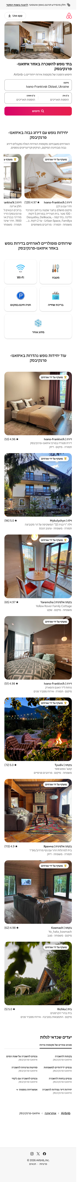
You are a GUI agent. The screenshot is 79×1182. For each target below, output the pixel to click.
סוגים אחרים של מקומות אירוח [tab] (56, 1045)
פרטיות (43, 1164)
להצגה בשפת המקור (17, 4)
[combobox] (38, 87)
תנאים (32, 1164)
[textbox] (55, 99)
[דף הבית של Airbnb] (69, 15)
